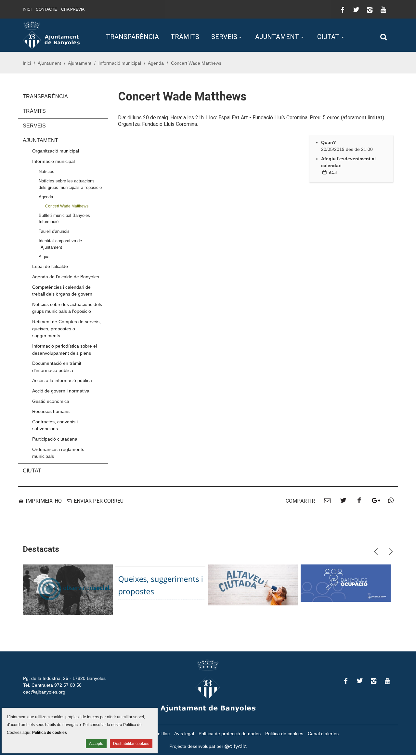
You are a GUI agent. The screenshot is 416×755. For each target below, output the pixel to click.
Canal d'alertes (323, 733)
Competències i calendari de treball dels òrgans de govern (62, 291)
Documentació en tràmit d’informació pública (56, 367)
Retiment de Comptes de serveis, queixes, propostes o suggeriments (66, 328)
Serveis (224, 37)
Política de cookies (49, 732)
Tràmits (185, 37)
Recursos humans (51, 411)
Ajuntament (277, 37)
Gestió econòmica (50, 401)
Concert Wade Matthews (66, 206)
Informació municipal (119, 63)
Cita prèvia (72, 9)
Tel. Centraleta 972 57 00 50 (52, 685)
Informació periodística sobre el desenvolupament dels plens (64, 349)
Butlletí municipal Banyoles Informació (64, 218)
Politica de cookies (284, 733)
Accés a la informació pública (62, 380)
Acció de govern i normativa (60, 390)
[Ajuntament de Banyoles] (51, 34)
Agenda (156, 63)
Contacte (46, 9)
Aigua (44, 256)
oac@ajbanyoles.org (44, 692)
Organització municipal (55, 150)
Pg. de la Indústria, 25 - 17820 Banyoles (64, 678)
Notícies (46, 171)
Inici (27, 9)
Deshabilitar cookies (131, 743)
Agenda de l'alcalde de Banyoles (65, 276)
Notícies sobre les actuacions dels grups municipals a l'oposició (70, 184)
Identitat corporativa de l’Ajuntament (60, 243)
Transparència (132, 37)
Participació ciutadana (54, 439)
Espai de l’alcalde (50, 266)
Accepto (96, 743)
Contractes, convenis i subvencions (55, 425)
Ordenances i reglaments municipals (58, 453)
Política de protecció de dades (230, 733)
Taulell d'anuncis (54, 231)
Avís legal (184, 733)
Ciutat (328, 37)
